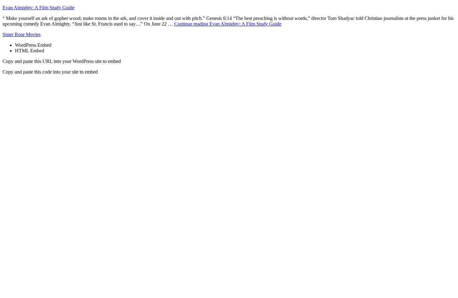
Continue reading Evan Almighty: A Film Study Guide (227, 23)
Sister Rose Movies (21, 34)
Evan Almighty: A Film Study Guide (38, 7)
